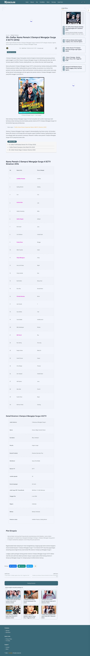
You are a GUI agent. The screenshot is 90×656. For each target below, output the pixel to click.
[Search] (84, 2)
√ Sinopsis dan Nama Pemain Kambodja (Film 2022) (30, 601)
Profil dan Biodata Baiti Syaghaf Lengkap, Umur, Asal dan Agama (73, 40)
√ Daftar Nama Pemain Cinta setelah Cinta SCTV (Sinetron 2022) (13, 601)
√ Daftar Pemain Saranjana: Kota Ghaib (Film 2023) (22, 147)
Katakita (10, 653)
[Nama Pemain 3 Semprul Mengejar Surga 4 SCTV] (31, 95)
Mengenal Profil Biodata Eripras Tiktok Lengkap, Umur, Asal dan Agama (73, 68)
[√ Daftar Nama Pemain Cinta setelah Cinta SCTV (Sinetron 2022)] (13, 595)
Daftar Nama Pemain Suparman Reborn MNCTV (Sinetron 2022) (30, 127)
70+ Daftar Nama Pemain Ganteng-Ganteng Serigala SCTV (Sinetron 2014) (74, 28)
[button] (82, 2)
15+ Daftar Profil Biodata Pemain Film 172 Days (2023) (22, 144)
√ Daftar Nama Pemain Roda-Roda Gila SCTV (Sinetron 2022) (11, 616)
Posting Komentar (31, 583)
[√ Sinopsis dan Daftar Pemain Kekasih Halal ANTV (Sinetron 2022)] (48, 595)
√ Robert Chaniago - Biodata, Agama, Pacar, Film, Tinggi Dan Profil (73, 59)
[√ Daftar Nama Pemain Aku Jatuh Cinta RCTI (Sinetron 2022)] (48, 610)
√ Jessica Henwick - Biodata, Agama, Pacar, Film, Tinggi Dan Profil (30, 616)
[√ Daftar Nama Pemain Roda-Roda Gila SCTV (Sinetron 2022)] (13, 610)
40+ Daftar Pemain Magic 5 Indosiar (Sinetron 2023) (22, 150)
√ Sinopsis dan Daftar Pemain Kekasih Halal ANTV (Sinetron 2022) (48, 601)
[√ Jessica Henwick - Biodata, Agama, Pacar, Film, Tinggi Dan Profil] (31, 610)
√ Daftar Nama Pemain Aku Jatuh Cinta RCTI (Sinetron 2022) (48, 616)
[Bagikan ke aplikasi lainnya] (35, 566)
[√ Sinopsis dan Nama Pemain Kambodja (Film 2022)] (31, 595)
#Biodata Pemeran (11, 52)
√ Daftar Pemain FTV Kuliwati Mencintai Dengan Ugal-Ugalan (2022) (73, 49)
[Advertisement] (34, 20)
